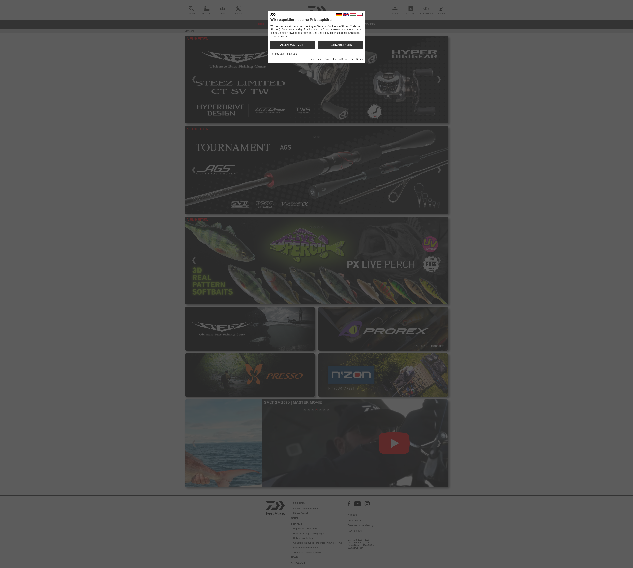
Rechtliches (357, 59)
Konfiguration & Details (283, 53)
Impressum (316, 59)
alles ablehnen (340, 44)
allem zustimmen (292, 44)
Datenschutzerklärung (336, 59)
